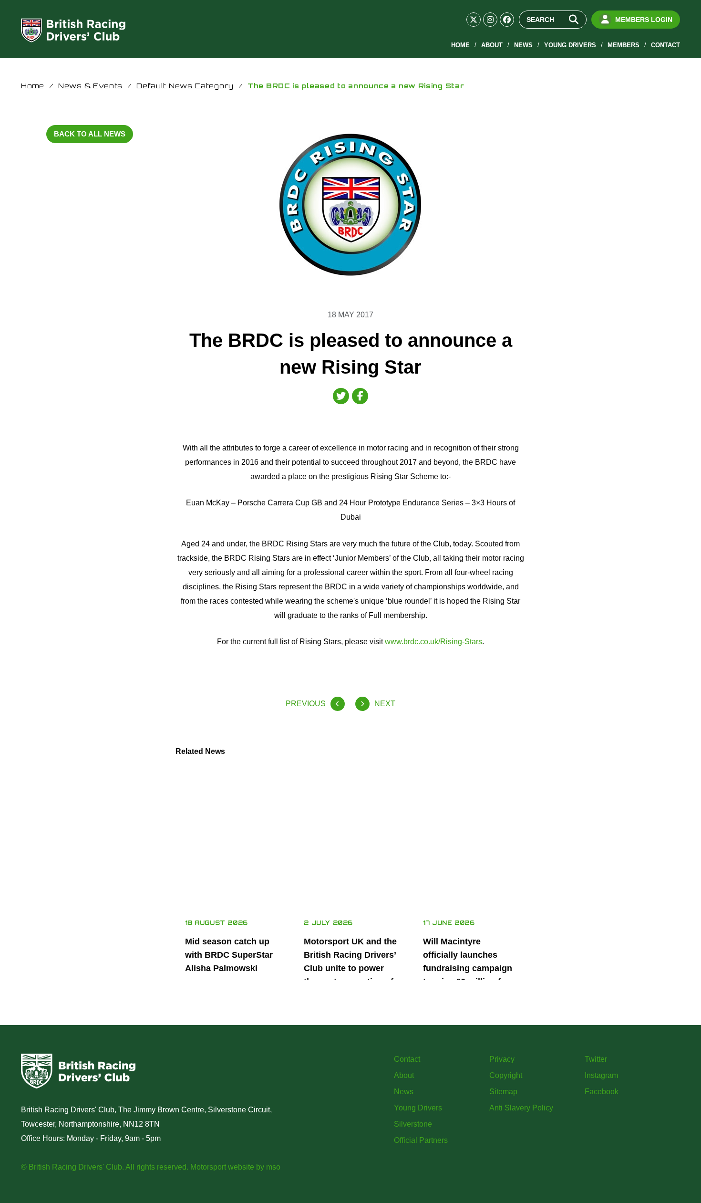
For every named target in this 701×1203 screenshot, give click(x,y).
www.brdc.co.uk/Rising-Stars (433, 642)
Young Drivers (570, 45)
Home (460, 45)
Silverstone (413, 1124)
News (523, 45)
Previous (306, 704)
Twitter (596, 1059)
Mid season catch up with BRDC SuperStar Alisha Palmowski (229, 955)
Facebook (602, 1092)
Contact (665, 45)
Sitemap (503, 1092)
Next (384, 704)
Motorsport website (222, 1167)
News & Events (90, 86)
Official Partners (421, 1140)
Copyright (505, 1075)
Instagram (601, 1075)
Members (623, 45)
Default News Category (185, 86)
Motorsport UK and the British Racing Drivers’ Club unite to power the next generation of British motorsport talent (350, 975)
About (492, 45)
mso (273, 1167)
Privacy (502, 1059)
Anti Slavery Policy (521, 1108)
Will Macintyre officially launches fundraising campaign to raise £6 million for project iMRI (467, 968)
